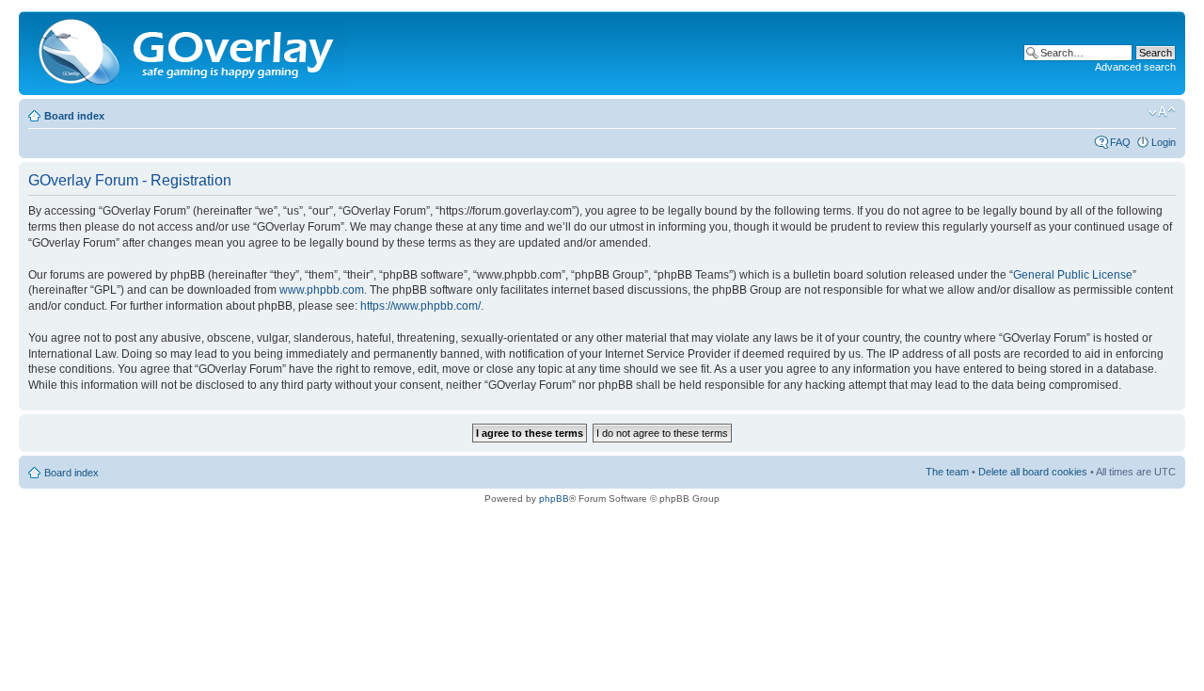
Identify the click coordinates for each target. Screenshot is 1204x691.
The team (947, 471)
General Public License (1073, 274)
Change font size (1162, 112)
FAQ (1120, 142)
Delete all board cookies (1032, 471)
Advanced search (1135, 66)
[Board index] (190, 53)
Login (1163, 142)
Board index (74, 115)
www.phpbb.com (321, 290)
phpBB (554, 498)
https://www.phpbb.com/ (420, 306)
